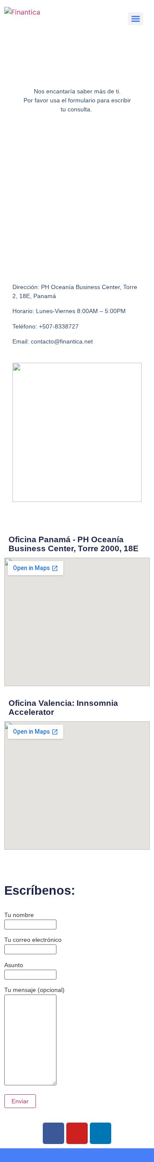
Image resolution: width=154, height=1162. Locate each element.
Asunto (13, 965)
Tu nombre (19, 914)
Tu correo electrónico (33, 939)
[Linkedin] (100, 1133)
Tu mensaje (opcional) (34, 989)
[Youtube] (77, 1133)
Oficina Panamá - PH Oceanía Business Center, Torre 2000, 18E (74, 544)
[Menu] (135, 18)
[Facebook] (53, 1133)
